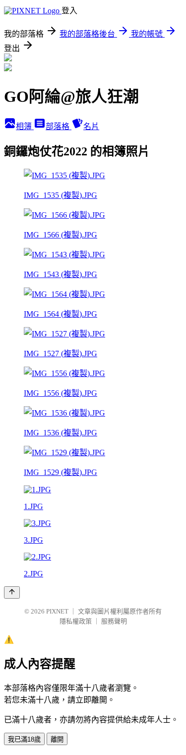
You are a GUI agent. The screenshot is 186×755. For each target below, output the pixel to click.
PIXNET (57, 611)
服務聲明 (114, 621)
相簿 (25, 126)
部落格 (58, 126)
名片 (91, 126)
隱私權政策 (76, 621)
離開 (57, 739)
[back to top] (12, 592)
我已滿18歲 (24, 739)
